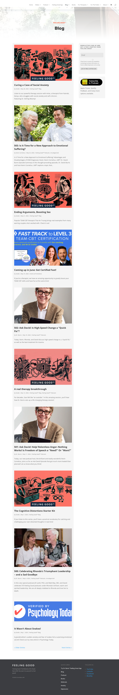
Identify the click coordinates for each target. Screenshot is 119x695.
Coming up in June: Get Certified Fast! (35, 269)
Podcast (45, 5)
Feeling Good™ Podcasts (43, 153)
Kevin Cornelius (20, 153)
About (105, 5)
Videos (37, 5)
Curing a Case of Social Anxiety (31, 85)
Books (74, 5)
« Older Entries (19, 648)
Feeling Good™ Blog (35, 89)
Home (31, 5)
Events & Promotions (36, 274)
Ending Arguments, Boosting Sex (32, 212)
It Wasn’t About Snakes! (27, 628)
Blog (66, 5)
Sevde (17, 89)
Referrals (64, 682)
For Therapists (82, 5)
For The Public (95, 5)
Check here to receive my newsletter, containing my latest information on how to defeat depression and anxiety (90, 63)
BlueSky (89, 676)
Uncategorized (54, 153)
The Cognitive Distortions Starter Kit (34, 510)
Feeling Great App (57, 5)
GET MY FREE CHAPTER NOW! (88, 69)
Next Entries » (67, 648)
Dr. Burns (19, 335)
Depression (64, 689)
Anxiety (63, 685)
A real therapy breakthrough (30, 389)
